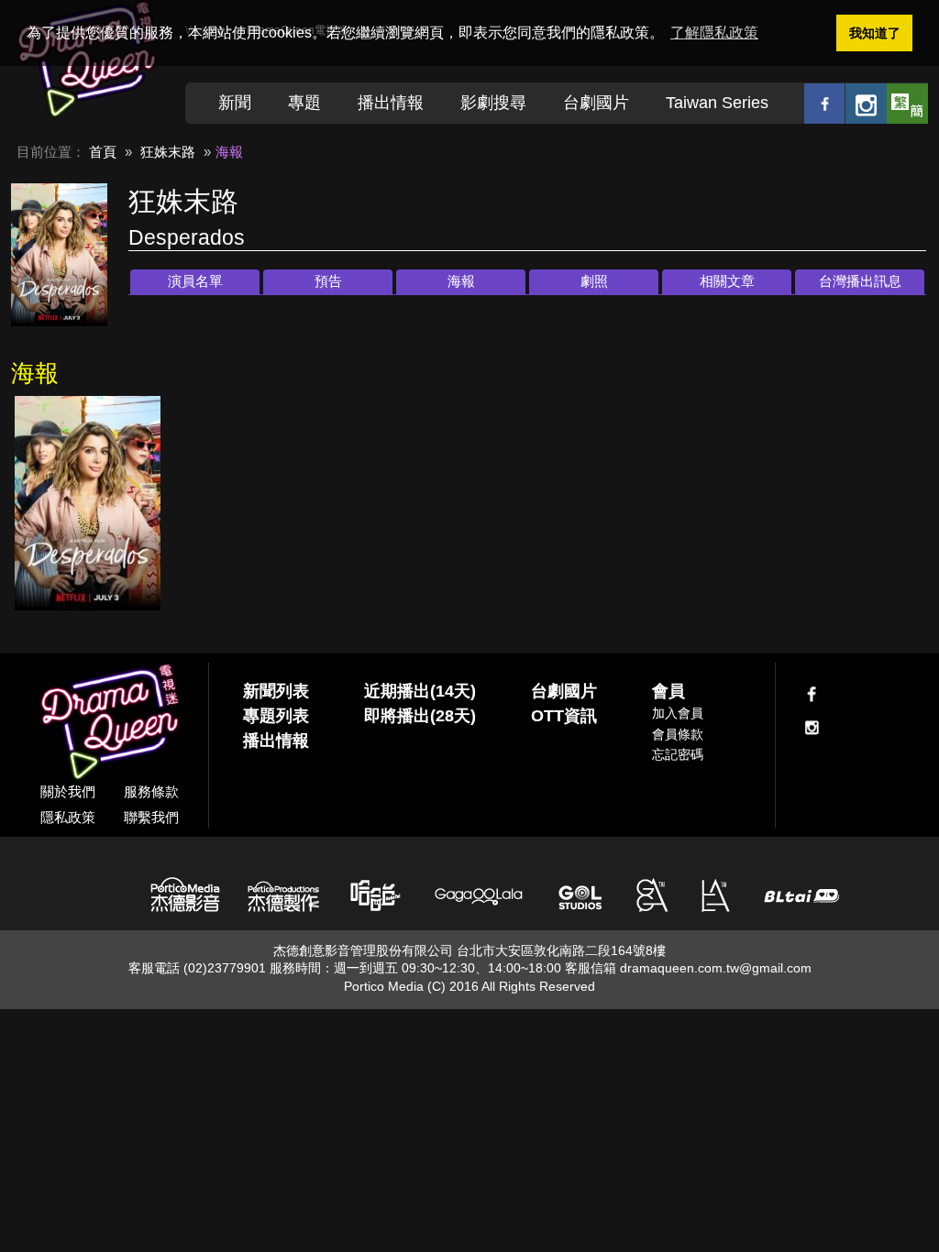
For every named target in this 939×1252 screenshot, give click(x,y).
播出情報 (391, 102)
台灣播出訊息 (860, 281)
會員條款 (677, 734)
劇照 (594, 281)
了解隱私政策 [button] (714, 32)
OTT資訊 (564, 716)
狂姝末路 (167, 151)
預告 (328, 281)
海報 (461, 281)
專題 (304, 102)
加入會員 (677, 713)
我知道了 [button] (874, 33)
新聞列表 (276, 691)
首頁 (102, 151)
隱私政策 (67, 817)
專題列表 (276, 716)
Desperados (186, 237)
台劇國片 (596, 102)
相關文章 (727, 281)
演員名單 (195, 281)
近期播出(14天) (420, 691)
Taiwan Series (717, 102)
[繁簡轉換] (907, 103)
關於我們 (67, 791)
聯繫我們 (151, 817)
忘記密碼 (677, 754)
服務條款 (151, 791)
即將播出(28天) (420, 716)
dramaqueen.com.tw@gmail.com (716, 968)
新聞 (234, 102)
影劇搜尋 (493, 102)
